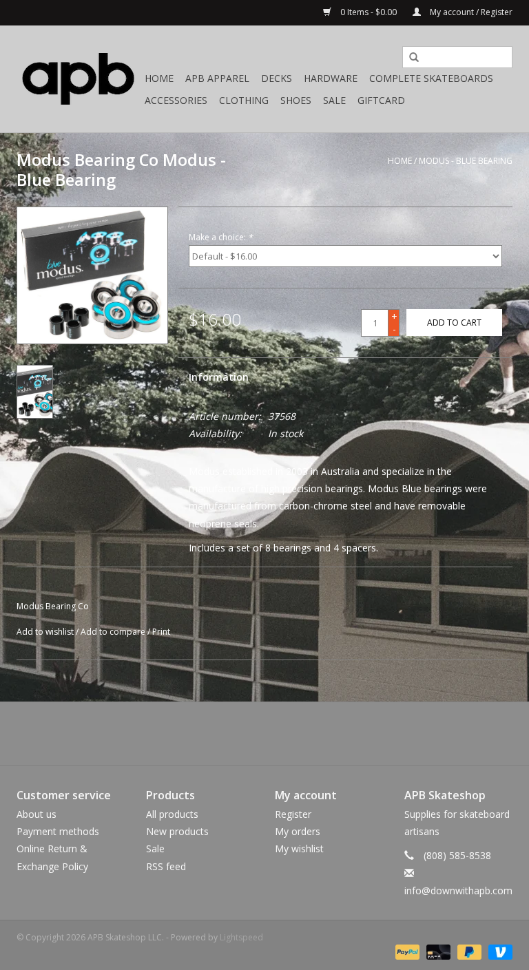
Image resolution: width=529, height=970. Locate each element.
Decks (276, 78)
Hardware (330, 78)
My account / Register (470, 12)
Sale (334, 100)
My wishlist (299, 848)
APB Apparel (217, 78)
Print (161, 631)
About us (36, 814)
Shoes (295, 100)
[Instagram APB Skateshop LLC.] (289, 733)
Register (293, 814)
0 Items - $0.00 (368, 12)
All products (172, 814)
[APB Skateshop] (79, 79)
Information (219, 376)
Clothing (244, 100)
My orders (297, 831)
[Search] (409, 58)
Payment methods (58, 831)
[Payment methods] (406, 952)
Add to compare (114, 631)
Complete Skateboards (431, 78)
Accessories (176, 100)
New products (177, 831)
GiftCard (381, 100)
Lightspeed (241, 937)
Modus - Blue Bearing (465, 161)
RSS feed (166, 866)
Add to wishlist (45, 631)
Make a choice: (221, 237)
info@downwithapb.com (458, 890)
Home (159, 78)
